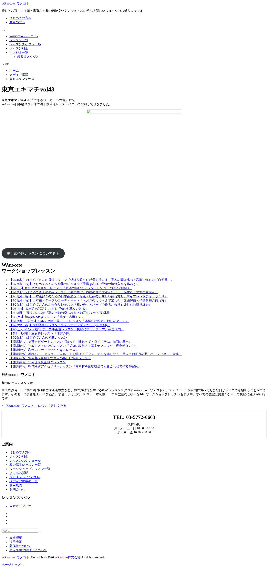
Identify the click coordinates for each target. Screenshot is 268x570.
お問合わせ (17, 489)
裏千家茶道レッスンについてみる (33, 253)
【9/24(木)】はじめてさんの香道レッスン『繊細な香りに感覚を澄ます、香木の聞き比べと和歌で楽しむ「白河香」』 (91, 279)
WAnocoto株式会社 (67, 557)
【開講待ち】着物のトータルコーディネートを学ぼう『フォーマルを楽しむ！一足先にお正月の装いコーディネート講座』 (95, 354)
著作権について (20, 546)
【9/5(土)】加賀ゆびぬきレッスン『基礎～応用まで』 (46, 317)
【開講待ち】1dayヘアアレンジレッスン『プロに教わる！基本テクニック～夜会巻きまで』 (73, 345)
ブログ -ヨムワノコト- (24, 477)
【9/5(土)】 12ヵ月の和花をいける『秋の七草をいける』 (48, 308)
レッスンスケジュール (25, 44)
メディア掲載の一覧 (23, 481)
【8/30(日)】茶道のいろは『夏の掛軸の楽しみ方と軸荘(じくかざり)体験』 (61, 312)
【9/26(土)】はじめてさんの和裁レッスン (38, 337)
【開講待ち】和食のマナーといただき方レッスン (43, 350)
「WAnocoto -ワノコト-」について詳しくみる (34, 405)
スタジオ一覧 (18, 52)
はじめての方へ (20, 18)
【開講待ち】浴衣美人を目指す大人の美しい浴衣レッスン (50, 358)
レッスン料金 (18, 48)
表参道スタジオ (28, 56)
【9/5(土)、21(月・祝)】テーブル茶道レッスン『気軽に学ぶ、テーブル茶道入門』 (66, 329)
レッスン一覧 (18, 40)
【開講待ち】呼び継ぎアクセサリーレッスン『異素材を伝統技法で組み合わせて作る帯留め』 (75, 366)
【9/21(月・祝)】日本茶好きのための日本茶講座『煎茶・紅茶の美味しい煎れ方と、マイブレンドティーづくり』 (88, 296)
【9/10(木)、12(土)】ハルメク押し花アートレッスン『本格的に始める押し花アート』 (69, 321)
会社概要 (15, 537)
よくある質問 (18, 473)
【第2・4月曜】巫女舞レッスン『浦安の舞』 (40, 333)
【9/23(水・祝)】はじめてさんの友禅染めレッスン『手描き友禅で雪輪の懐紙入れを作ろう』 (74, 284)
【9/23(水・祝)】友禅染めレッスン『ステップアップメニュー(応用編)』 (59, 325)
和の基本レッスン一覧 (25, 464)
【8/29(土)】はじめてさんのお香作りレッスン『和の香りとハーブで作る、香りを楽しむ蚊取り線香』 (80, 304)
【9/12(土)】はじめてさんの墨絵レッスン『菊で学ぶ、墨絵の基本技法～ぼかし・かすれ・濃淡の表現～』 (83, 292)
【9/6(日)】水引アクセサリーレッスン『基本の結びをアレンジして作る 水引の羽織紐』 (70, 288)
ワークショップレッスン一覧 (29, 468)
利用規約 (15, 485)
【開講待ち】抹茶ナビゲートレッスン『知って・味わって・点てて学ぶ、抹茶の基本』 (70, 341)
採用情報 (15, 542)
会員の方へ (17, 22)
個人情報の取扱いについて (28, 550)
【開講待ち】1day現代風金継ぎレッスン (37, 362)
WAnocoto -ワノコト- (16, 3)
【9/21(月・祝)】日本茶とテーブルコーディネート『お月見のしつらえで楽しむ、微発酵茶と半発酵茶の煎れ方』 (88, 300)
